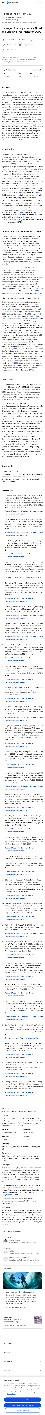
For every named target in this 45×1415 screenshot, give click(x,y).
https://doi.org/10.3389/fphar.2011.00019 (24, 22)
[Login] (42, 2)
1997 (23, 307)
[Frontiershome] (13, 2)
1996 (8, 307)
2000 (37, 316)
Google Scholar (36, 511)
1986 (23, 333)
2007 (25, 171)
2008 (8, 193)
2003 (34, 323)
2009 (23, 210)
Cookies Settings (22, 1410)
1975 (33, 162)
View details (37, 70)
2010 (17, 215)
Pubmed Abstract (12, 511)
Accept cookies (22, 1400)
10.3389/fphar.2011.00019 (12, 1125)
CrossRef (24, 511)
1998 (4, 316)
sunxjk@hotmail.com (10, 1195)
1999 (31, 304)
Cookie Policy (11, 1394)
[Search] (37, 2)
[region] (22, 1396)
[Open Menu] (3, 2)
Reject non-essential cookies (22, 1405)
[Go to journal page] (38, 1320)
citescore (21, 1326)
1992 (28, 333)
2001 (13, 164)
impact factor (9, 1326)
